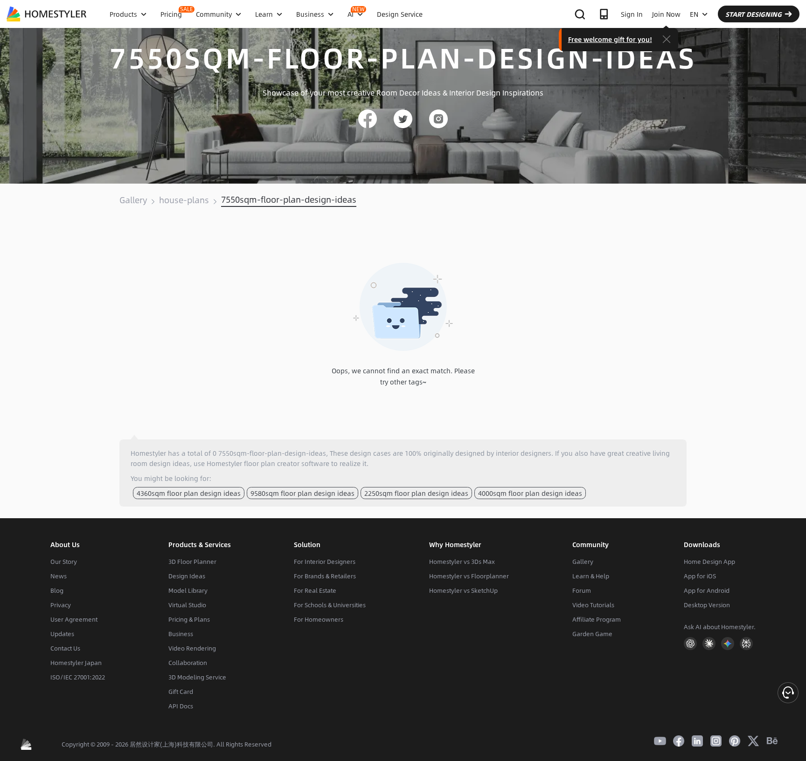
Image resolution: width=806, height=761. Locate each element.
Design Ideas (186, 576)
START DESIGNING (753, 14)
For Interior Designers (324, 561)
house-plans (184, 199)
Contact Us (65, 648)
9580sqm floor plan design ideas (302, 493)
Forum (581, 590)
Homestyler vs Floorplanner (469, 576)
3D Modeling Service (197, 677)
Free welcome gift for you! (610, 39)
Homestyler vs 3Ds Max (462, 561)
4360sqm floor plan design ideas (189, 493)
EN (694, 14)
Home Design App (709, 561)
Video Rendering (192, 648)
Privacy (60, 605)
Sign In (632, 14)
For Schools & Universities (330, 605)
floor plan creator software (286, 463)
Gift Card (180, 691)
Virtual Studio (187, 605)
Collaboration (187, 662)
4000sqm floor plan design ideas (530, 493)
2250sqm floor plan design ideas (416, 493)
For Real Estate (315, 590)
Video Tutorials (593, 605)
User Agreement (73, 619)
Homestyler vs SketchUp (463, 590)
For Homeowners (318, 619)
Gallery (133, 199)
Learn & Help (590, 576)
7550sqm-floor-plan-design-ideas (288, 199)
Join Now (666, 14)
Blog (56, 590)
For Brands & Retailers (325, 576)
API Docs (180, 706)
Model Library (188, 590)
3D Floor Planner (192, 561)
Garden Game (592, 633)
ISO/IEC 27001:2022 (77, 677)
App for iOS (700, 576)
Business (180, 633)
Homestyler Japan (76, 662)
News (58, 576)
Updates (62, 633)
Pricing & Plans (189, 619)
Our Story (63, 561)
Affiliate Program (596, 619)
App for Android (707, 590)
